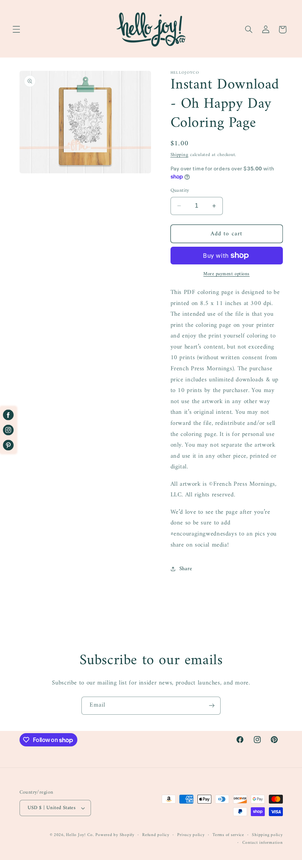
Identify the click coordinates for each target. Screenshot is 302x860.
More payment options (226, 274)
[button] (16, 29)
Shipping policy (267, 835)
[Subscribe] (211, 706)
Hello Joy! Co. (80, 835)
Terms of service (228, 835)
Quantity (180, 190)
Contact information (262, 842)
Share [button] (185, 568)
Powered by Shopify (114, 835)
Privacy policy (190, 835)
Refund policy (155, 835)
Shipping (180, 155)
